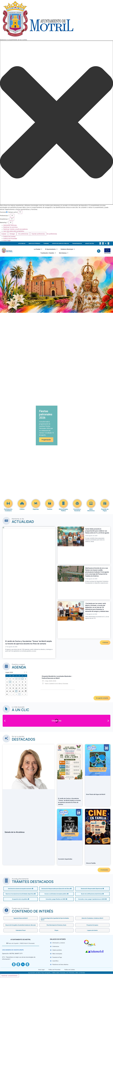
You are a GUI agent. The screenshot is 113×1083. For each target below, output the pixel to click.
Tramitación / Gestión (47, 253)
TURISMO (46, 243)
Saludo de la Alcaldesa (14, 832)
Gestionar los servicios (10, 227)
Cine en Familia (91, 863)
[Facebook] (103, 243)
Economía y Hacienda (77, 509)
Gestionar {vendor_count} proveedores (15, 229)
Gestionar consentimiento (9, 975)
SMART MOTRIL (89, 243)
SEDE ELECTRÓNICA (34, 243)
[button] (56, 122)
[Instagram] (100, 243)
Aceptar (3, 234)
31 (19, 678)
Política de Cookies (9, 236)
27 (16, 691)
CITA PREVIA (21, 243)
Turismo (49, 509)
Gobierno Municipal (67, 249)
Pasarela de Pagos (104, 509)
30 (16, 678)
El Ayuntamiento (50, 249)
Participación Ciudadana (8, 509)
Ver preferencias (23, 234)
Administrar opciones (10, 225)
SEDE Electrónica (91, 509)
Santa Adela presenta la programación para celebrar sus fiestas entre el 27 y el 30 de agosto (97, 531)
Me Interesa (63, 253)
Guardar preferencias (38, 234)
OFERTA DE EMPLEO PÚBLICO (60, 243)
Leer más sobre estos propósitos (13, 231)
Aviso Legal (7, 240)
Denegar (12, 234)
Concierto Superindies (65, 859)
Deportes (36, 509)
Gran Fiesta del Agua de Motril (95, 794)
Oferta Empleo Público (63, 509)
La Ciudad (37, 249)
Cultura (22, 509)
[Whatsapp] (108, 243)
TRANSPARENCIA (77, 243)
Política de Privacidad (10, 238)
